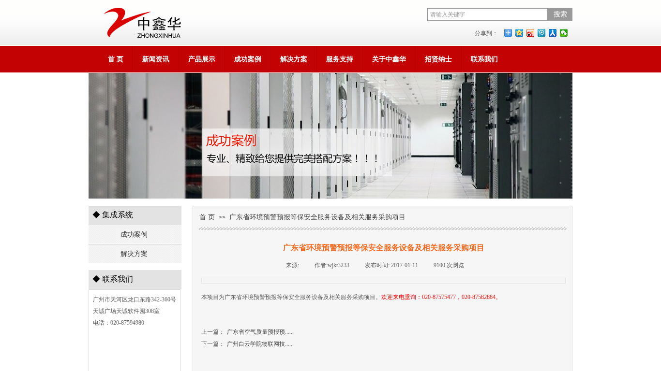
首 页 (115, 59)
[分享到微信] (564, 33)
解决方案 (293, 59)
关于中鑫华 (389, 59)
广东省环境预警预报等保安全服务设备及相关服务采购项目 (317, 217)
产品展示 (201, 59)
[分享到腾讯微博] (542, 33)
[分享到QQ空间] (519, 33)
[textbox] (487, 14)
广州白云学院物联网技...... (247, 344)
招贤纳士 (438, 59)
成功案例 (247, 59)
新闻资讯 (155, 59)
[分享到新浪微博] (530, 33)
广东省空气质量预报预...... (247, 331)
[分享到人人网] (553, 33)
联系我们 (484, 59)
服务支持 (339, 59)
